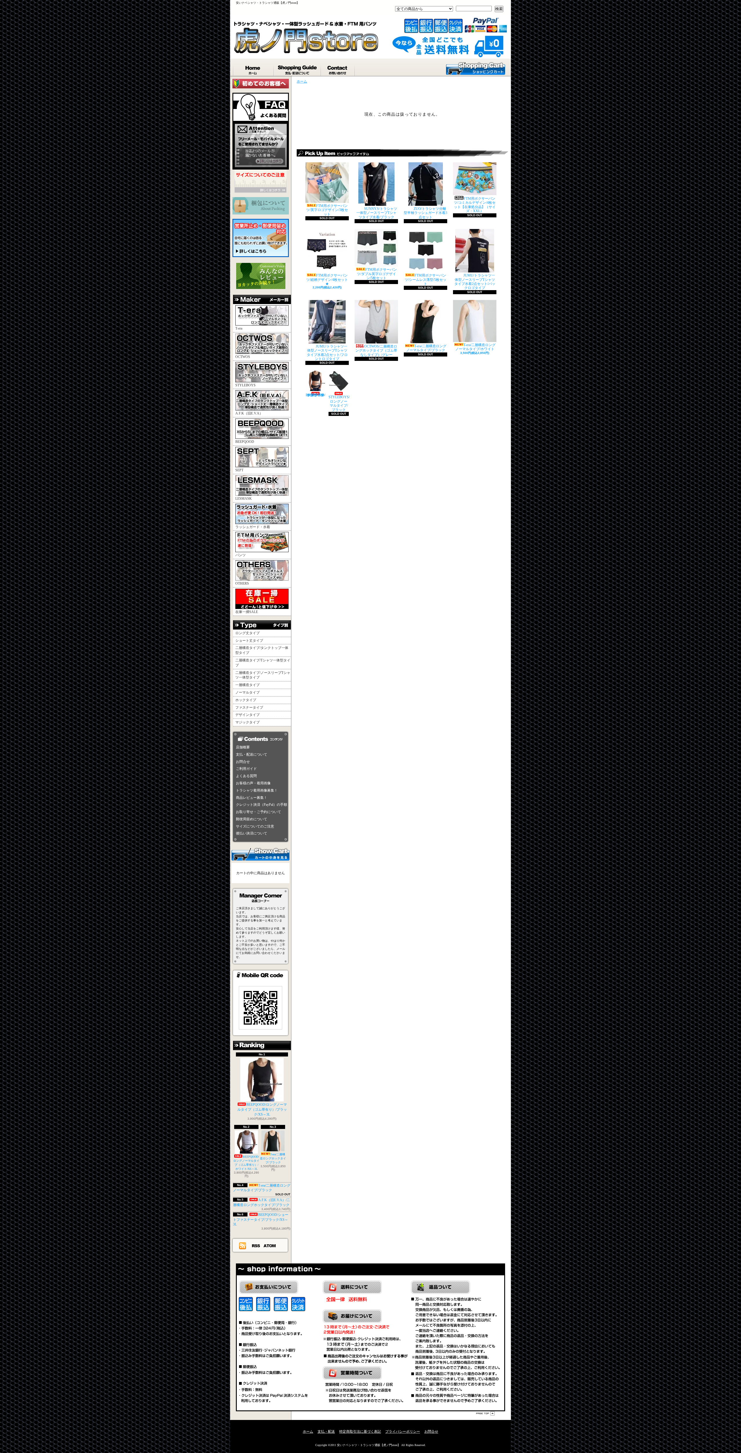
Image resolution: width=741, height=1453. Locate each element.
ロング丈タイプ (247, 633)
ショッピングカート (475, 68)
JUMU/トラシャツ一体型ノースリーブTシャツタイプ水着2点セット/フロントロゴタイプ (327, 352)
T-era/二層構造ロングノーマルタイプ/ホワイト (475, 347)
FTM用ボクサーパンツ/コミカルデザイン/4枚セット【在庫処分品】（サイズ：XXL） (475, 205)
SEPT (239, 470)
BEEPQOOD (244, 442)
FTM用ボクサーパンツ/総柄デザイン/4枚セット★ (327, 279)
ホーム (253, 68)
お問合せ (338, 68)
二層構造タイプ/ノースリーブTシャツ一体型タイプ (262, 675)
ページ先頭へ (485, 1413)
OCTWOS (242, 357)
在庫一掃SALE (246, 612)
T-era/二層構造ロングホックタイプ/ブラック (273, 1158)
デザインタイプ (247, 715)
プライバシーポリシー (402, 1432)
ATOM (269, 1245)
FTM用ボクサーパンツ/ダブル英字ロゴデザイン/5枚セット (377, 274)
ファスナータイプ (249, 707)
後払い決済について (251, 833)
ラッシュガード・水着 (252, 527)
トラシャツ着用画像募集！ (257, 790)
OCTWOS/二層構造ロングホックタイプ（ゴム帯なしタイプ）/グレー (376, 350)
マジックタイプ (247, 722)
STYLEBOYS (245, 385)
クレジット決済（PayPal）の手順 (261, 805)
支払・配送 (326, 1432)
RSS (256, 1245)
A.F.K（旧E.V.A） (249, 413)
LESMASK (243, 499)
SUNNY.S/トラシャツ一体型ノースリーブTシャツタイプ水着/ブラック (376, 213)
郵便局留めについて (251, 819)
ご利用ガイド (246, 769)
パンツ (240, 555)
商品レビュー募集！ (251, 798)
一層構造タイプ (247, 685)
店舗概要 (243, 747)
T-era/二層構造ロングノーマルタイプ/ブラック (261, 1187)
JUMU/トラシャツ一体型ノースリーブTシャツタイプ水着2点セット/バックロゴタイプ (474, 281)
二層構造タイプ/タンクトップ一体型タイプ (261, 650)
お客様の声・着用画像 (253, 783)
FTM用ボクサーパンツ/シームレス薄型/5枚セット (425, 279)
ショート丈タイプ (249, 641)
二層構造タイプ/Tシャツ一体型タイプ (262, 662)
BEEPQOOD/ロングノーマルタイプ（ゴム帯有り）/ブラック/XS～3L (262, 1109)
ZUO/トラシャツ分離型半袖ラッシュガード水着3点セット (425, 213)
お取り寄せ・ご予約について (258, 812)
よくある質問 (246, 776)
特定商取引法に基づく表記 (360, 1432)
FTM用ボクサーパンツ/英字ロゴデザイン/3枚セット (327, 210)
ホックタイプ (245, 700)
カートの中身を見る (260, 854)
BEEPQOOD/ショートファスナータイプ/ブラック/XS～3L (260, 1220)
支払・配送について (297, 68)
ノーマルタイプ (247, 692)
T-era (238, 328)
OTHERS (242, 583)
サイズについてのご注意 (255, 826)
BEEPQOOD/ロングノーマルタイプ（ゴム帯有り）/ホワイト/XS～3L (246, 1162)
